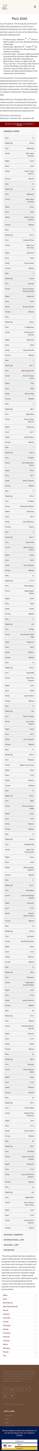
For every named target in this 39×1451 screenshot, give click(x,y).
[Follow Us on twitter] (26, 1389)
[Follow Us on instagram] (19, 1389)
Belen (32, 801)
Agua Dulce (30, 414)
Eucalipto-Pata (29, 844)
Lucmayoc (30, 936)
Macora (31, 1021)
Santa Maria (30, 890)
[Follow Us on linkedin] (12, 1389)
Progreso (31, 760)
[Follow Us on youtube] (5, 1395)
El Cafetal (31, 1151)
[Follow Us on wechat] (12, 1395)
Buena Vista (30, 542)
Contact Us (9, 1416)
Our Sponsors (10, 1426)
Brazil (5, 1299)
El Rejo (31, 629)
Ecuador (6, 1322)
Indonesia (6, 1340)
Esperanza (30, 148)
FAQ (7, 1423)
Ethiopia (5, 1329)
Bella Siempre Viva (28, 371)
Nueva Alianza (29, 586)
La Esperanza (29, 327)
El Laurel (31, 283)
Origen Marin (29, 1197)
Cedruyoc (31, 1064)
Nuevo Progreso (28, 716)
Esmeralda (30, 673)
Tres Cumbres (29, 1108)
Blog (7, 1419)
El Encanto (30, 977)
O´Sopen (31, 458)
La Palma (31, 501)
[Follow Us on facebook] (5, 1389)
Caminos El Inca (28, 240)
